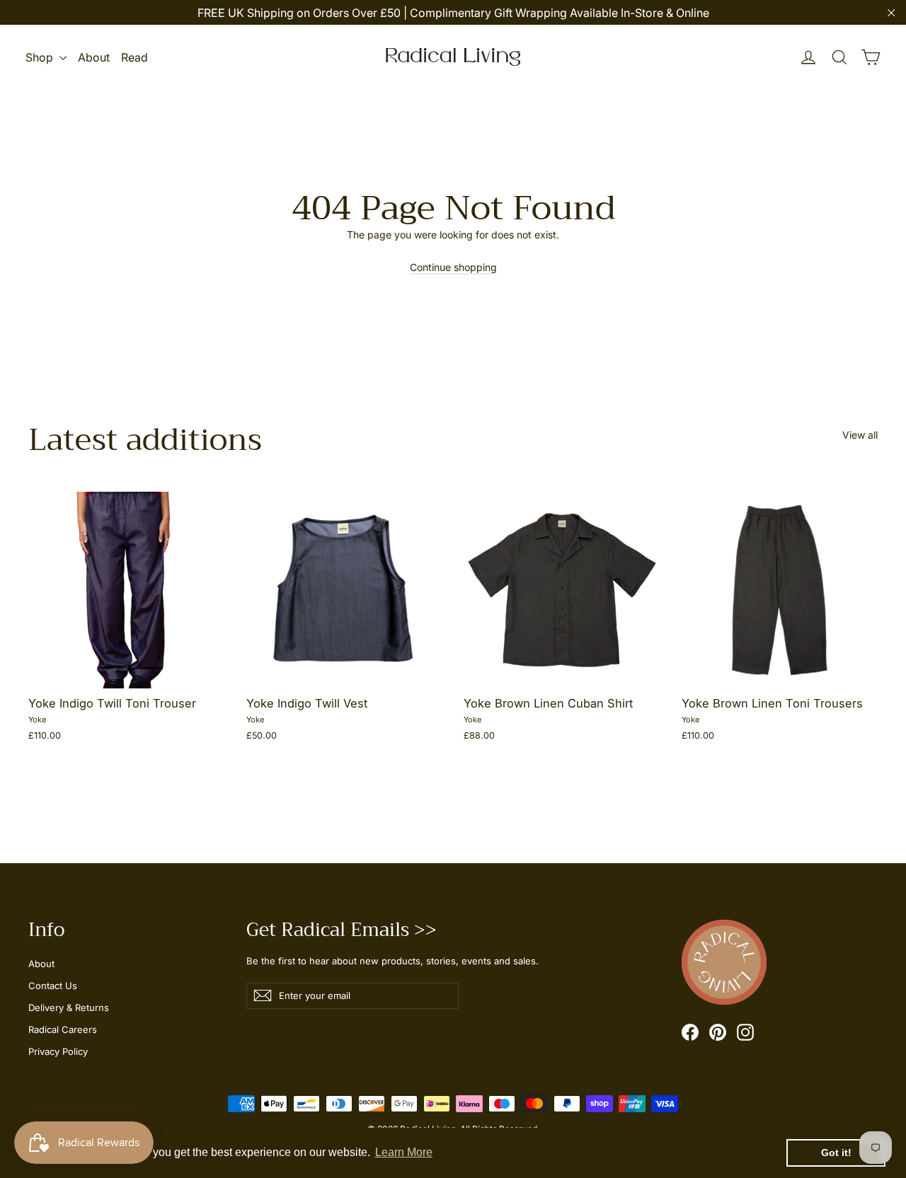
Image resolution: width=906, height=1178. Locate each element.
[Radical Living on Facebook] (690, 1032)
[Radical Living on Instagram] (745, 1032)
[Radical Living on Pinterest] (717, 1032)
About (94, 57)
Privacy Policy (58, 1051)
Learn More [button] (403, 1152)
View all (860, 435)
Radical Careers (62, 1029)
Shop (40, 57)
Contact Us (52, 985)
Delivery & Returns (68, 1007)
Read (134, 57)
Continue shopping (453, 267)
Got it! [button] (836, 1152)
